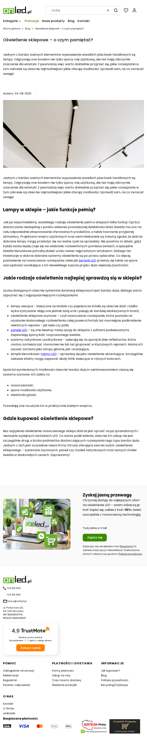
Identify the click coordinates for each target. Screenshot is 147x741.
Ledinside (9, 713)
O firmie (8, 708)
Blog (27, 28)
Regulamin (126, 546)
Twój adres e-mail (95, 528)
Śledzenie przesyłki (64, 685)
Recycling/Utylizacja (114, 685)
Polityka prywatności (114, 680)
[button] (115, 10)
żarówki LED (87, 260)
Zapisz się (94, 537)
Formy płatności (63, 671)
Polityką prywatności (130, 554)
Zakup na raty (61, 675)
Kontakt (8, 704)
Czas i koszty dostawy (66, 680)
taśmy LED (49, 354)
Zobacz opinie (30, 647)
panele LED (19, 330)
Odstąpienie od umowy (18, 671)
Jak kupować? (110, 671)
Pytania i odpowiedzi (16, 685)
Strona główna (11, 28)
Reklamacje (11, 675)
